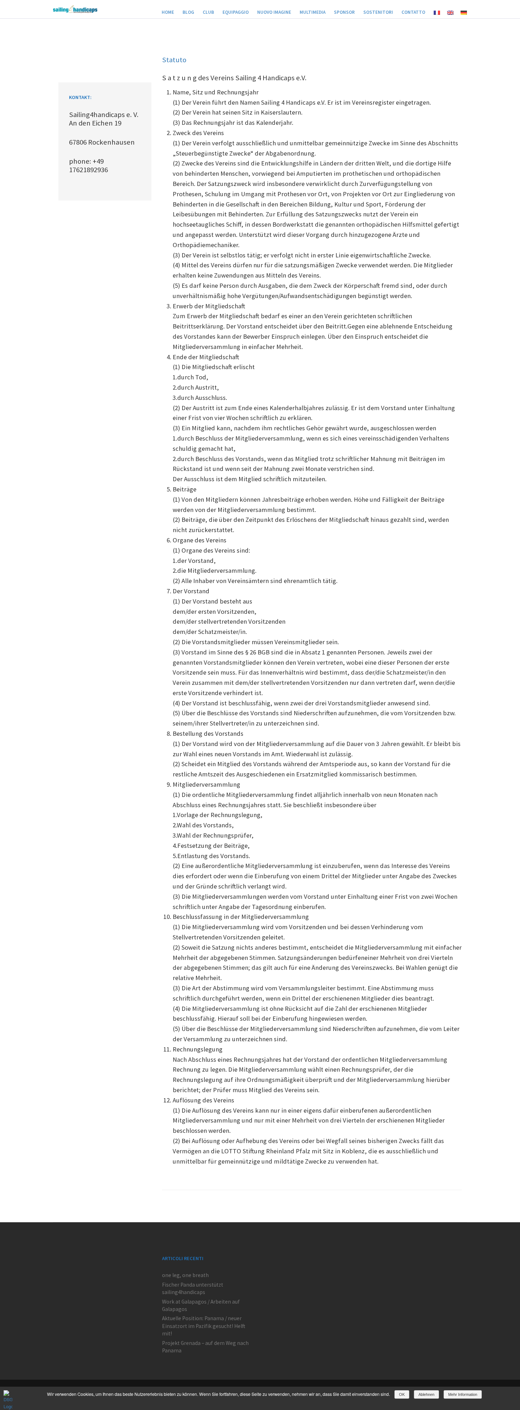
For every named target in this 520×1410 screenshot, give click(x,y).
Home (168, 12)
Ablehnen (426, 1394)
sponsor (344, 12)
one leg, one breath (185, 1275)
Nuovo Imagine (274, 12)
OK (402, 1394)
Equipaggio (236, 12)
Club (208, 12)
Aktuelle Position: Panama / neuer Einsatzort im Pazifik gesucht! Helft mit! (203, 1326)
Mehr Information (462, 1394)
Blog (188, 12)
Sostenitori (378, 12)
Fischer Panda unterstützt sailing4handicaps (192, 1288)
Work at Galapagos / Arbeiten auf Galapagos (201, 1305)
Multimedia (312, 12)
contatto (413, 12)
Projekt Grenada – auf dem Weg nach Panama (205, 1347)
